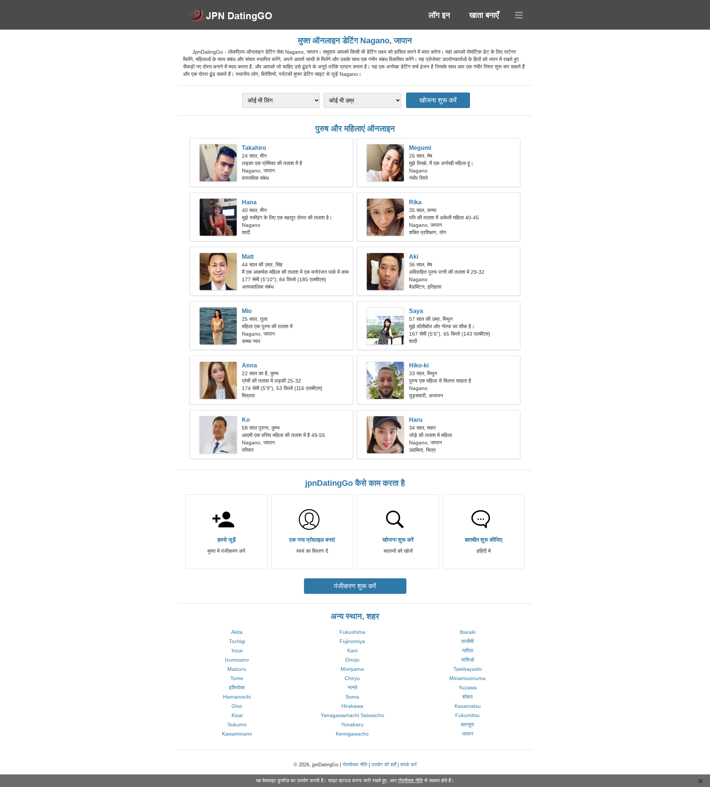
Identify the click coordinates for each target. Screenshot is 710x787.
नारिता (467, 650)
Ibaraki (468, 632)
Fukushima (352, 632)
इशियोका (237, 687)
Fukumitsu (467, 715)
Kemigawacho (352, 734)
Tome (236, 678)
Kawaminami (237, 734)
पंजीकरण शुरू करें (355, 586)
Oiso (236, 706)
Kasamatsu (467, 706)
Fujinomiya (352, 641)
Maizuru (236, 669)
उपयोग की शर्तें (383, 764)
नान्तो (352, 687)
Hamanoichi (237, 697)
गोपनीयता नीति (354, 764)
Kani (352, 650)
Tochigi (237, 641)
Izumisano (237, 660)
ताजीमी (467, 641)
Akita (237, 632)
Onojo (352, 660)
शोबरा (467, 697)
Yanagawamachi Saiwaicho (352, 715)
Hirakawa (352, 706)
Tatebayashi (467, 669)
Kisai (237, 715)
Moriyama (352, 669)
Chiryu (352, 678)
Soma (352, 697)
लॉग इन (439, 15)
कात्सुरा (467, 724)
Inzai (237, 650)
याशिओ (467, 660)
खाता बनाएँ (484, 15)
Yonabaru (352, 724)
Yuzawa (468, 687)
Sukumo (237, 724)
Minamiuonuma (467, 678)
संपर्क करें (408, 764)
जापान (467, 734)
